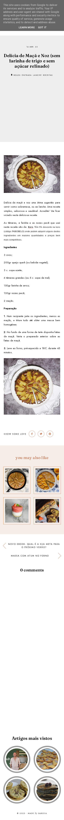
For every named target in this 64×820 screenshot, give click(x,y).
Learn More (27, 27)
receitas (48, 75)
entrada (27, 75)
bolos (17, 75)
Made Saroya (37, 813)
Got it (42, 27)
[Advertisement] (32, 104)
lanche (37, 75)
